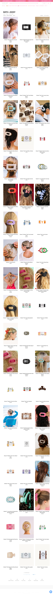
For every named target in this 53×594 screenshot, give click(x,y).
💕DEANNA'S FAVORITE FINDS (22, 5)
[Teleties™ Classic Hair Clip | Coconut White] (42, 28)
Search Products (10, 580)
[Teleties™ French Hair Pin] (10, 250)
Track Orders (23, 580)
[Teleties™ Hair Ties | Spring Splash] (26, 306)
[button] (5, 3)
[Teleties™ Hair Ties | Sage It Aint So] (26, 167)
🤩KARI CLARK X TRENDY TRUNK (12, 5)
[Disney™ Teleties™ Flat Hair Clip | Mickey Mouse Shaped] (42, 278)
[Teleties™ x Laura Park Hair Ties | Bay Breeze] (42, 167)
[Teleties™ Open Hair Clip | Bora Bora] (10, 416)
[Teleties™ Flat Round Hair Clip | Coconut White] (42, 111)
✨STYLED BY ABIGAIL (31, 5)
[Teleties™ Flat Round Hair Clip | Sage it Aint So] (26, 334)
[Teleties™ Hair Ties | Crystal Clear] (26, 444)
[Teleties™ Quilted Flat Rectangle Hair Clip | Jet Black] (26, 28)
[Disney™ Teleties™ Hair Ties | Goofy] (42, 527)
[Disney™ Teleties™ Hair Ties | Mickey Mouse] (26, 83)
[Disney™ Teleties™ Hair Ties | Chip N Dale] (10, 444)
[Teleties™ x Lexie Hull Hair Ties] (42, 334)
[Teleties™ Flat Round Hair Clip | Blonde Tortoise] (42, 444)
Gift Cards (42, 580)
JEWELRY (46, 5)
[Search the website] (37, 3)
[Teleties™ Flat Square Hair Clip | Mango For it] (10, 278)
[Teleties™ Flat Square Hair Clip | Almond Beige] (10, 555)
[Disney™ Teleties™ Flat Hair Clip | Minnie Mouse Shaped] (26, 195)
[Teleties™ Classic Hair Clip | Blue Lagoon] (42, 195)
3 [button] (26, 574)
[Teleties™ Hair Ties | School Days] (42, 250)
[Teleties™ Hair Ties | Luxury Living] (42, 83)
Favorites (29, 580)
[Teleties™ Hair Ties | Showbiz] (26, 389)
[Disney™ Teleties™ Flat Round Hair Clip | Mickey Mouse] (10, 195)
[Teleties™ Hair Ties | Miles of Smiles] (26, 139)
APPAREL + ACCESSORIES (40, 5)
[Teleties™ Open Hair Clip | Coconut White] (10, 28)
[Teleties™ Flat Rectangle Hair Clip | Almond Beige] (10, 167)
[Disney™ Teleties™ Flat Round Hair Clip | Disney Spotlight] (10, 306)
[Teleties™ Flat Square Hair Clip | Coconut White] (42, 55)
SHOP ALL (3, 5)
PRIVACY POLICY (24, 592)
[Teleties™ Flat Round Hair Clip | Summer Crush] (10, 361)
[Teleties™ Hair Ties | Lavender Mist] (26, 472)
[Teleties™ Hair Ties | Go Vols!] (42, 222)
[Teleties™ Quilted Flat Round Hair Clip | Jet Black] (26, 361)
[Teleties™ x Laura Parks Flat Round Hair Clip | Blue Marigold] (10, 499)
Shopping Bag (36, 580)
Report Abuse (37, 592)
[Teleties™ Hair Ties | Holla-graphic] (26, 555)
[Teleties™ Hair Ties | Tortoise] (42, 555)
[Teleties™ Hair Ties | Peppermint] (26, 55)
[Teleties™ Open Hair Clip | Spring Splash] (26, 499)
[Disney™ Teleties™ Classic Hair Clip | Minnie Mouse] (42, 499)
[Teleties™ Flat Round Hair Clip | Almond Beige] (10, 139)
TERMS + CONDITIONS (17, 592)
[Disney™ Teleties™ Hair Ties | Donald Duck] (26, 222)
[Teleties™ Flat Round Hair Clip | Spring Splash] (42, 361)
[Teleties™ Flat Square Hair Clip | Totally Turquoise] (10, 111)
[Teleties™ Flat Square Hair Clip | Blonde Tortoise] (26, 111)
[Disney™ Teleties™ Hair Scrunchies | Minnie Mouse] (42, 139)
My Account (17, 580)
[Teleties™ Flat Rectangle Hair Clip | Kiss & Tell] (10, 527)
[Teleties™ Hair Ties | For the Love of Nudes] (10, 472)
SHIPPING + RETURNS (31, 592)
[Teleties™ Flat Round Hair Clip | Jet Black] (10, 55)
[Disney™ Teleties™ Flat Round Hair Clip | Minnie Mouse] (42, 416)
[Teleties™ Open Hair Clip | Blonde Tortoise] (26, 250)
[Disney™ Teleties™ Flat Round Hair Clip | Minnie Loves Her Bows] (26, 527)
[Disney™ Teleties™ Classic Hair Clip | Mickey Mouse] (10, 334)
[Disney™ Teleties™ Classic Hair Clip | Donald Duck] (42, 472)
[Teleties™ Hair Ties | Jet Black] (42, 306)
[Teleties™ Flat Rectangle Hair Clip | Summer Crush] (26, 278)
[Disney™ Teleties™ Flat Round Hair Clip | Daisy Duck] (10, 222)
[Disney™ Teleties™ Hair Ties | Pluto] (10, 389)
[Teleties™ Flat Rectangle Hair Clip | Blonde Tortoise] (26, 416)
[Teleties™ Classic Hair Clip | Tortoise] (42, 389)
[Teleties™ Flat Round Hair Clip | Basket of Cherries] (10, 83)
